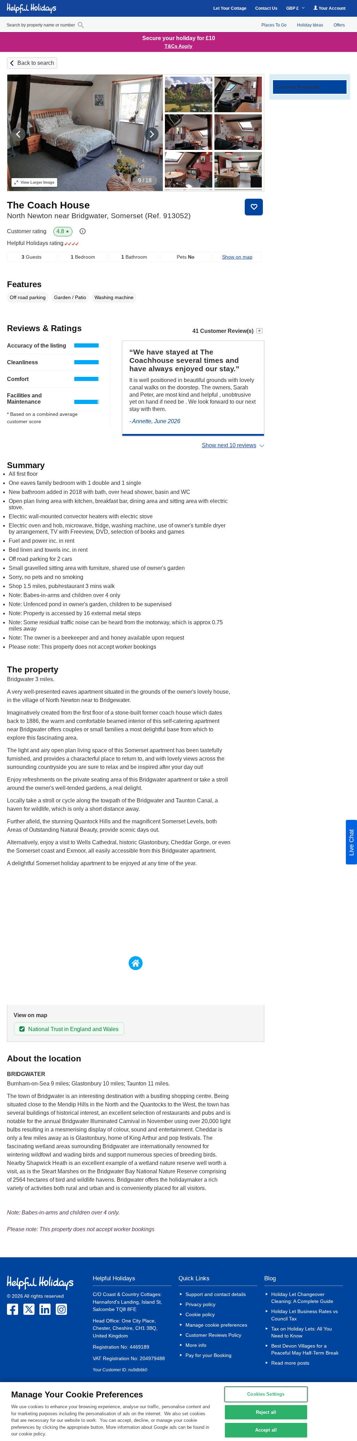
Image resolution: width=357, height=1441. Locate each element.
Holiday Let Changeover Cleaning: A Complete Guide (302, 1297)
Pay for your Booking (208, 1355)
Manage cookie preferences (216, 1325)
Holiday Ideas (310, 25)
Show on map (237, 257)
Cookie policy (200, 1314)
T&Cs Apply (178, 46)
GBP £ (293, 8)
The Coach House (48, 205)
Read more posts (290, 1363)
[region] (178, 1411)
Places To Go (274, 25)
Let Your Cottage (229, 8)
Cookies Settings (265, 1394)
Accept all (266, 1430)
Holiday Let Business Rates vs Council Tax (304, 1315)
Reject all (266, 1412)
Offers (339, 25)
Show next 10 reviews (229, 445)
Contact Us (266, 8)
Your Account (331, 8)
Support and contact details (215, 1294)
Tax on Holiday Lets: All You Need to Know (301, 1332)
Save (254, 207)
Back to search (35, 63)
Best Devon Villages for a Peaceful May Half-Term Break (305, 1349)
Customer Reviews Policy (213, 1335)
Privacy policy (200, 1304)
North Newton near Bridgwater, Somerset (99, 216)
